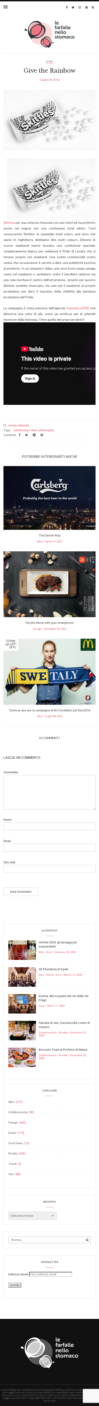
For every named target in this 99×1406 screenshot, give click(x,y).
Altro (49, 61)
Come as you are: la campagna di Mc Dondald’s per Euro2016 (49, 710)
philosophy (46, 430)
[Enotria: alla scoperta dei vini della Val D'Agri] (22, 1003)
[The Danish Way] (49, 499)
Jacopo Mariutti (18, 425)
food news (15, 1143)
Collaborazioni (48, 1032)
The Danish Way (49, 535)
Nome (7, 819)
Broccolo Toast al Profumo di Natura (63, 1049)
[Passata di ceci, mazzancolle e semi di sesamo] (22, 1030)
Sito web (9, 862)
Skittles (9, 222)
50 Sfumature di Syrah (53, 969)
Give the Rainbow (50, 70)
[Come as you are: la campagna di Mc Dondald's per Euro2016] (49, 673)
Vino (49, 952)
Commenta (10, 772)
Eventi (49, 974)
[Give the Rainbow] (49, 124)
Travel (12, 1164)
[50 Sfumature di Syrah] (22, 976)
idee (33, 430)
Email (7, 841)
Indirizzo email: (18, 1274)
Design (37, 628)
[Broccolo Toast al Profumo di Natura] (22, 1057)
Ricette (63, 1032)
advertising (21, 430)
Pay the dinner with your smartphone (49, 622)
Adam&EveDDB (77, 308)
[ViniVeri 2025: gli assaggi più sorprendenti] (22, 950)
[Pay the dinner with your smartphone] (49, 585)
